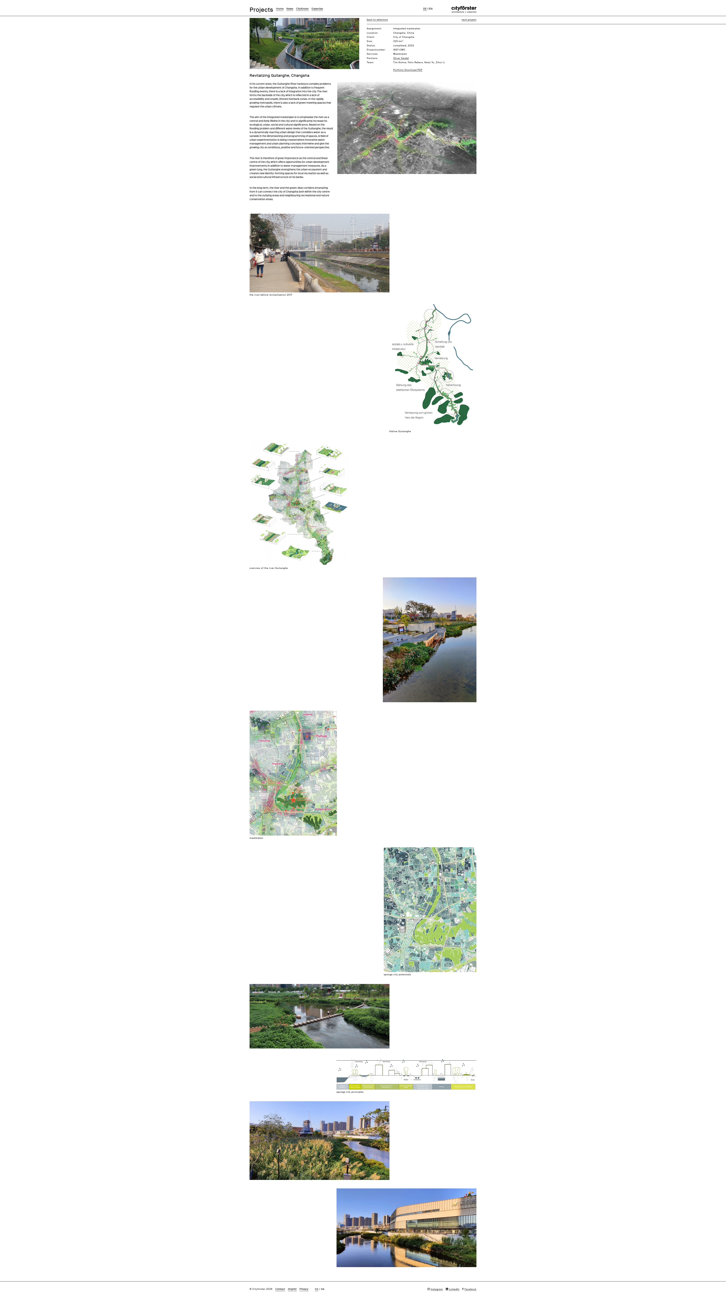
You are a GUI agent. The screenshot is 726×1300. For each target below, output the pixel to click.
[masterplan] (293, 712)
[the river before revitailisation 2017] (319, 215)
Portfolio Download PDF (408, 70)
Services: (372, 54)
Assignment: (374, 28)
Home (280, 8)
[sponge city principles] (406, 1059)
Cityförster (302, 8)
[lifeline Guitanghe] (432, 306)
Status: (371, 45)
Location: (372, 33)
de (425, 8)
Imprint (292, 1289)
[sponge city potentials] (430, 849)
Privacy (303, 1289)
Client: (371, 37)
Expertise (317, 8)
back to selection (377, 19)
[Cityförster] (463, 7)
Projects (261, 9)
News (289, 8)
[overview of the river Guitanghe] (299, 442)
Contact (280, 1289)
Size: (370, 41)
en (431, 8)
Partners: (372, 58)
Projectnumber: (376, 49)
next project (469, 19)
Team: (370, 62)
